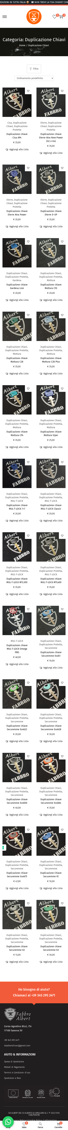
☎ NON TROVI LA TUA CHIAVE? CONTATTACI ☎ (42, 2)
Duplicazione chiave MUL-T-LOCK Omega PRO (17, 649)
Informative (51, 1120)
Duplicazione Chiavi (16, 273)
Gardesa (17, 280)
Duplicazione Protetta (16, 276)
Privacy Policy (18, 1120)
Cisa (9, 122)
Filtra (35, 68)
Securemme (51, 648)
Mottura (51, 280)
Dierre (43, 122)
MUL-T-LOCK (17, 501)
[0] (55, 17)
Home (22, 45)
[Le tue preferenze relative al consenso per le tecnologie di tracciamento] (3, 847)
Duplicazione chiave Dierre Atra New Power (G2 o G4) (51, 138)
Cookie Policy (35, 1120)
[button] (28, 91)
